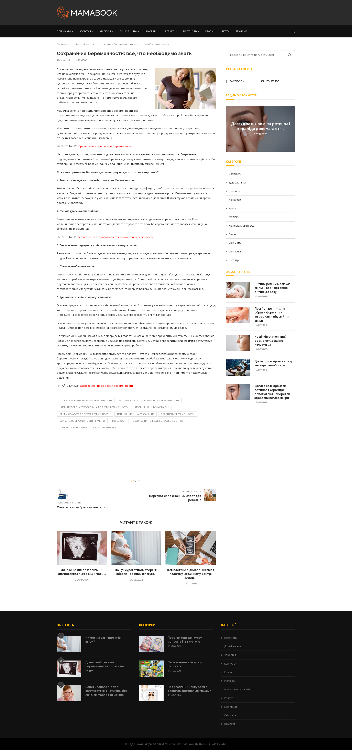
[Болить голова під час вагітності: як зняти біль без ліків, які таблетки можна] (69, 693)
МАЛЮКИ (105, 31)
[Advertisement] (216, 12)
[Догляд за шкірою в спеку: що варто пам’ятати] (238, 367)
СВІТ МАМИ (64, 31)
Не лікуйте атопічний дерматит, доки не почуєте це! (270, 340)
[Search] (293, 31)
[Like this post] (134, 481)
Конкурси (235, 200)
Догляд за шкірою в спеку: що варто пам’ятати (274, 363)
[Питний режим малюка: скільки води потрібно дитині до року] (238, 290)
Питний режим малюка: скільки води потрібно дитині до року (272, 288)
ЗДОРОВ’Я (85, 31)
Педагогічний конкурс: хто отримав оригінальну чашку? (189, 689)
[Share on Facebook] (139, 481)
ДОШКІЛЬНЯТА (128, 31)
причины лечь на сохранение (135, 414)
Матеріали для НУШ (241, 225)
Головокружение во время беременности (85, 400)
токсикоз (118, 420)
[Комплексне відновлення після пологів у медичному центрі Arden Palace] (190, 547)
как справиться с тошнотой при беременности (149, 400)
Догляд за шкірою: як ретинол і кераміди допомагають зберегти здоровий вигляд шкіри (272, 392)
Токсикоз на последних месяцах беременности (89, 427)
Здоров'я (235, 191)
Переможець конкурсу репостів (185, 664)
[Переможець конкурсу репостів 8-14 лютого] (151, 644)
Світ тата (235, 251)
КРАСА (209, 31)
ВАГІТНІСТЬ (190, 31)
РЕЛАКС (169, 31)
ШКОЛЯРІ (150, 31)
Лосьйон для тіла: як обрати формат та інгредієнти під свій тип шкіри (272, 314)
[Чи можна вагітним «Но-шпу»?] (69, 644)
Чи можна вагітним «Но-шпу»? (103, 639)
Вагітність (82, 44)
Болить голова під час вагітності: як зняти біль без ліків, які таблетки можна (106, 691)
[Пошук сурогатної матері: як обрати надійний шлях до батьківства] (136, 547)
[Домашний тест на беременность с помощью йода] (69, 668)
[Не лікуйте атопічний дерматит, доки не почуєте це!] (238, 343)
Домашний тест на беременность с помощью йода (105, 666)
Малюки (234, 217)
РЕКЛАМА (241, 31)
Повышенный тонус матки (152, 407)
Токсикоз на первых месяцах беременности (158, 420)
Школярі (234, 260)
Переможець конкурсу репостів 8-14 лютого (185, 639)
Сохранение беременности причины (82, 420)
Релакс (233, 234)
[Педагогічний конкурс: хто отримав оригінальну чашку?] (151, 693)
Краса (232, 208)
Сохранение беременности (177, 414)
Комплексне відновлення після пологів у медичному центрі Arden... (190, 574)
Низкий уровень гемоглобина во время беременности (93, 407)
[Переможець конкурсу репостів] (151, 668)
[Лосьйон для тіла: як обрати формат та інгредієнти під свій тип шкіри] (238, 315)
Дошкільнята (237, 182)
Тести (226, 31)
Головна (62, 44)
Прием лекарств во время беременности (84, 414)
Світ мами (235, 243)
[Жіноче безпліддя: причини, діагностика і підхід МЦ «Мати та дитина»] (82, 547)
